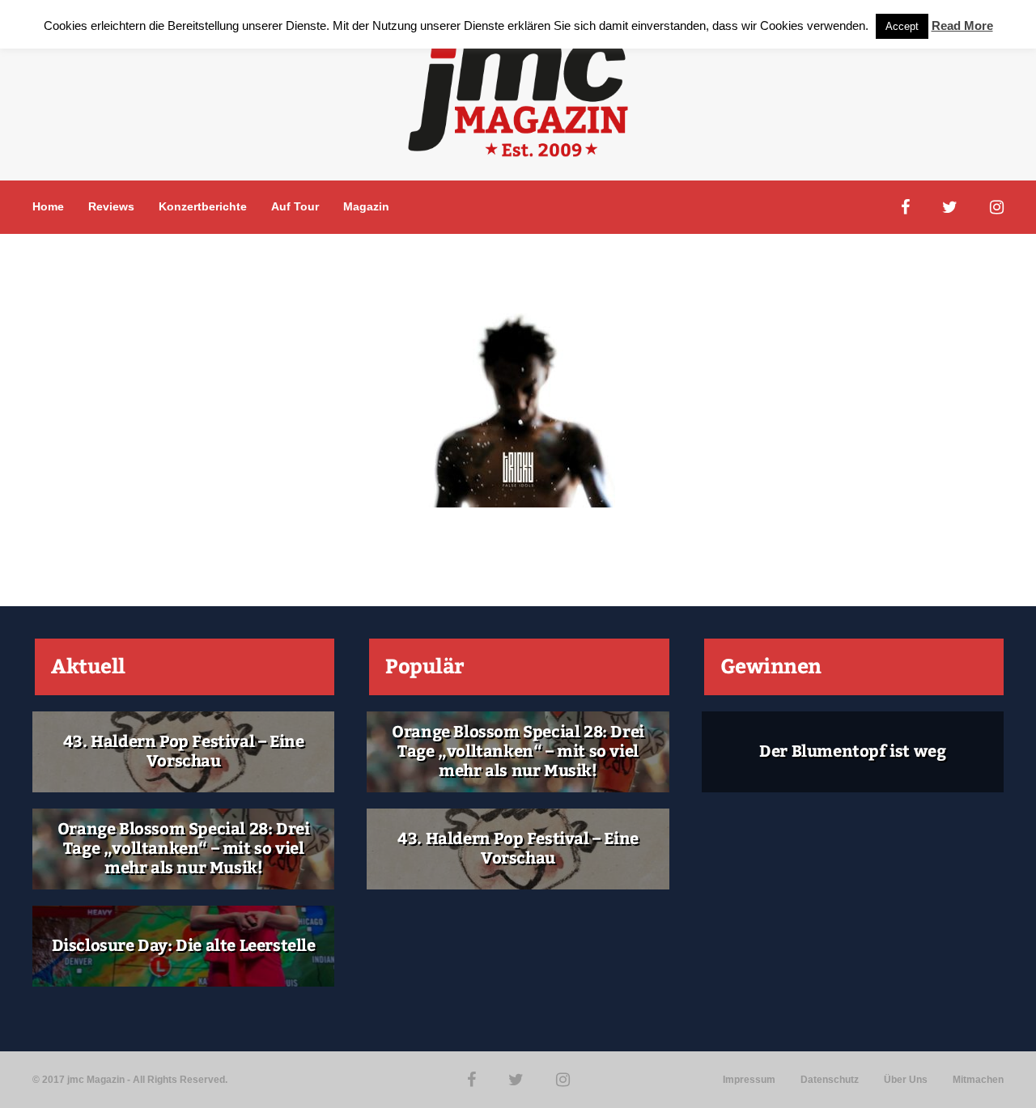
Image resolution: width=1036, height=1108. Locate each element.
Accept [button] (902, 26)
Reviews (111, 206)
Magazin (366, 206)
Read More (962, 25)
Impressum (749, 1080)
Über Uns (906, 1080)
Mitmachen (978, 1080)
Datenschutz (829, 1080)
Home (48, 206)
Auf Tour (295, 206)
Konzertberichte (203, 206)
